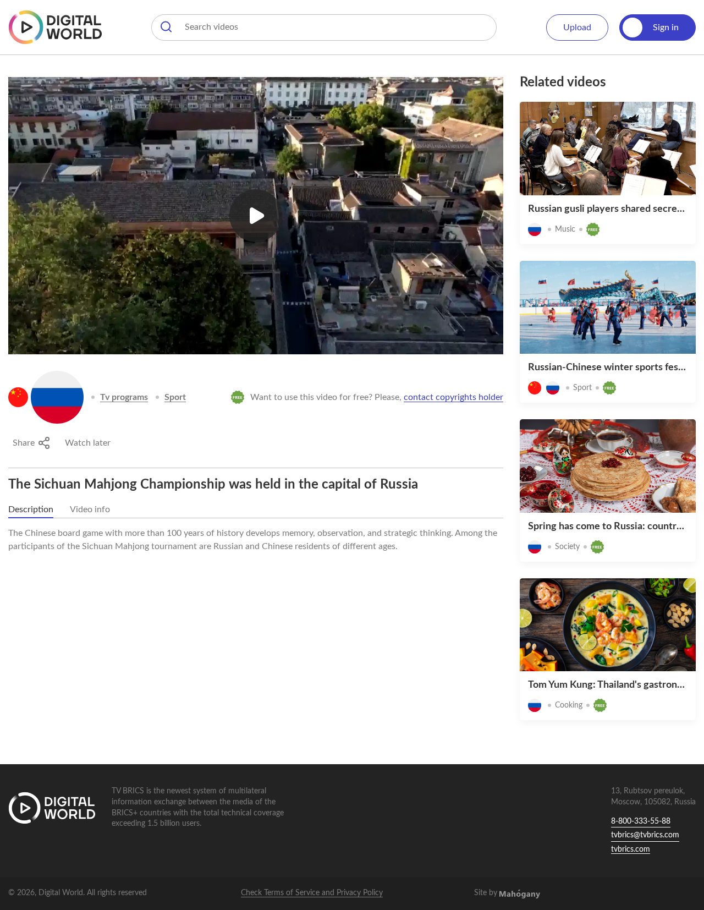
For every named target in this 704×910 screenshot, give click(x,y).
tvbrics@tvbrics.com (645, 835)
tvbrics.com (630, 849)
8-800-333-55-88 (640, 821)
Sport (175, 397)
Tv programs (124, 397)
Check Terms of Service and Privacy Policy (312, 893)
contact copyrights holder (453, 397)
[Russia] (57, 397)
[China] (18, 397)
